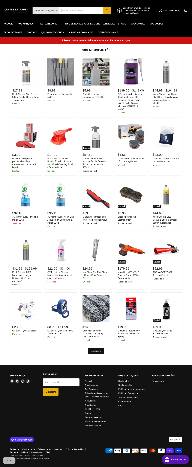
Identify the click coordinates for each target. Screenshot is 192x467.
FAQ (120, 405)
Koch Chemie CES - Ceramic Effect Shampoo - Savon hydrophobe (166, 219)
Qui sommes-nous (52, 32)
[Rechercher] (107, 10)
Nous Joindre (158, 381)
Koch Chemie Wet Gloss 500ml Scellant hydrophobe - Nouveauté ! (25, 97)
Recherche (123, 381)
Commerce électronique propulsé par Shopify (29, 459)
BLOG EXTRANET (13, 32)
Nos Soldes (156, 24)
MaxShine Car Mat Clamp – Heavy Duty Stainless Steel (95, 275)
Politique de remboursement (131, 389)
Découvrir (96, 350)
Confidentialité (125, 385)
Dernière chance (108, 32)
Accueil (8, 24)
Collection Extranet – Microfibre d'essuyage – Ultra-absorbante (94, 333)
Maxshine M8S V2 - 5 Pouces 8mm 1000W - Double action (129, 275)
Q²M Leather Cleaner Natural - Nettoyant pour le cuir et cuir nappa (60, 275)
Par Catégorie (49, 24)
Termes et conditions (128, 397)
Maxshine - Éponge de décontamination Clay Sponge (129, 333)
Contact (32, 32)
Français (174, 439)
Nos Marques (26, 24)
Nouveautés (137, 24)
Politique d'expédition (128, 393)
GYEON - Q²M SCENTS (24, 330)
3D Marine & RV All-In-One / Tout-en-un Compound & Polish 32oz (60, 219)
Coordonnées (124, 401)
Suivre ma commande (80, 32)
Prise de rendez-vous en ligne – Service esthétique (95, 24)
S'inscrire (50, 391)
